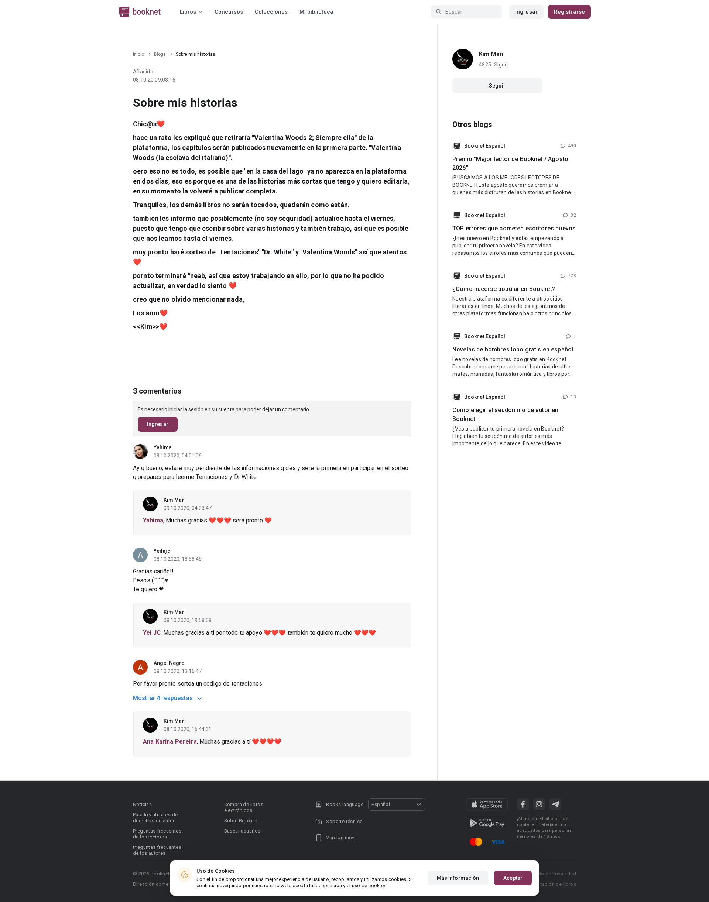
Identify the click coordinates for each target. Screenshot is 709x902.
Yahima (163, 447)
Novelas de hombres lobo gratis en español (512, 349)
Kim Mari (175, 500)
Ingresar (526, 11)
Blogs (160, 54)
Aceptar (513, 878)
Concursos (229, 11)
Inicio (138, 54)
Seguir (497, 86)
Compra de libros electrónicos (243, 807)
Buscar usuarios (242, 831)
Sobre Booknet (241, 820)
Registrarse (569, 11)
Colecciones (271, 11)
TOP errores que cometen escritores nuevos (514, 228)
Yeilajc (162, 551)
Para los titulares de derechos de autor (155, 817)
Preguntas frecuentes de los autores (157, 850)
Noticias (142, 804)
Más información (458, 878)
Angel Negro (169, 663)
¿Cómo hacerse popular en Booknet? (503, 288)
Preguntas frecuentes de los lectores (157, 834)
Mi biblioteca (316, 11)
